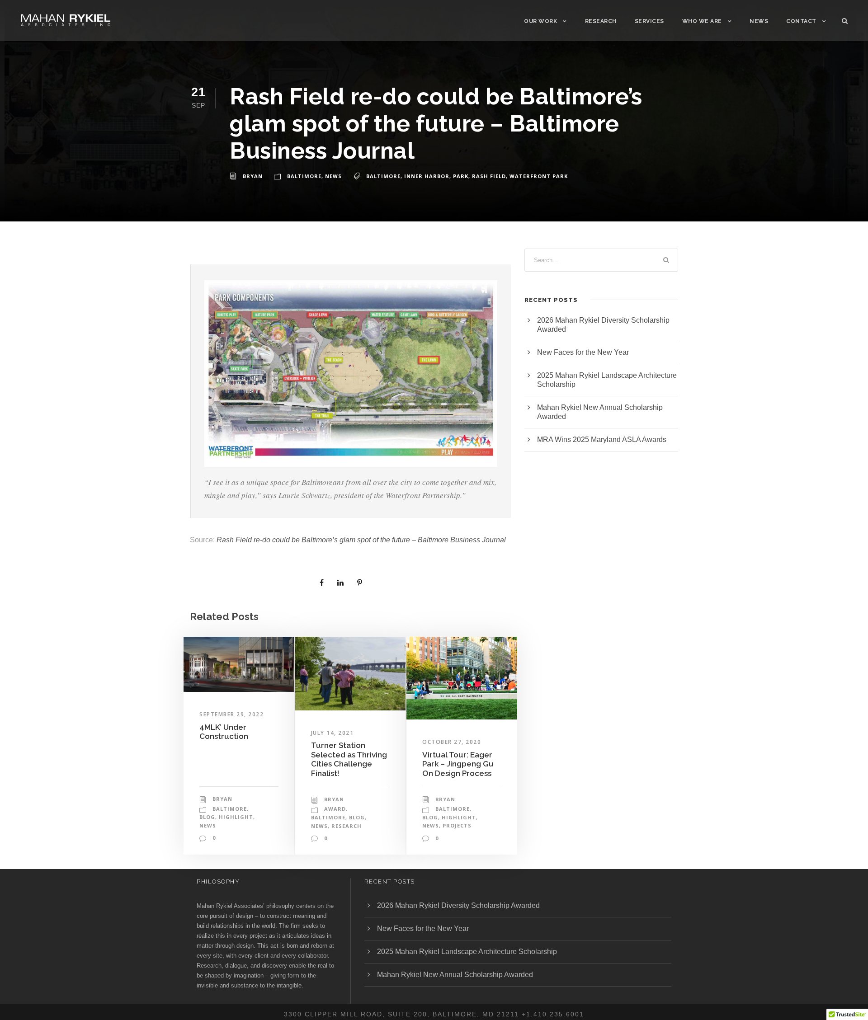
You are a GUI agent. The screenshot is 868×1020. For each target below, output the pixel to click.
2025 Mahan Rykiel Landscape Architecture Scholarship (467, 951)
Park (460, 176)
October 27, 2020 (451, 742)
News (759, 21)
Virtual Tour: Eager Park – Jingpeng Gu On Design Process (458, 764)
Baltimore (304, 176)
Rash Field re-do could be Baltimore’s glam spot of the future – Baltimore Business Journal (361, 540)
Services (649, 21)
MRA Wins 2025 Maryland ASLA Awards (601, 439)
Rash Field (489, 176)
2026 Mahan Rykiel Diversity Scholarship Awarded (458, 905)
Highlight (236, 816)
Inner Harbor (426, 176)
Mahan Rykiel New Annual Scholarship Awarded (455, 974)
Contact (801, 21)
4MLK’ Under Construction (223, 732)
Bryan (253, 176)
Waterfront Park (538, 176)
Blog (207, 816)
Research (601, 21)
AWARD (335, 808)
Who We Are (702, 21)
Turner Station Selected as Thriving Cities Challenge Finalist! (349, 759)
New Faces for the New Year (583, 352)
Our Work (540, 21)
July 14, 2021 (332, 733)
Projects (457, 825)
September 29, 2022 (231, 714)
